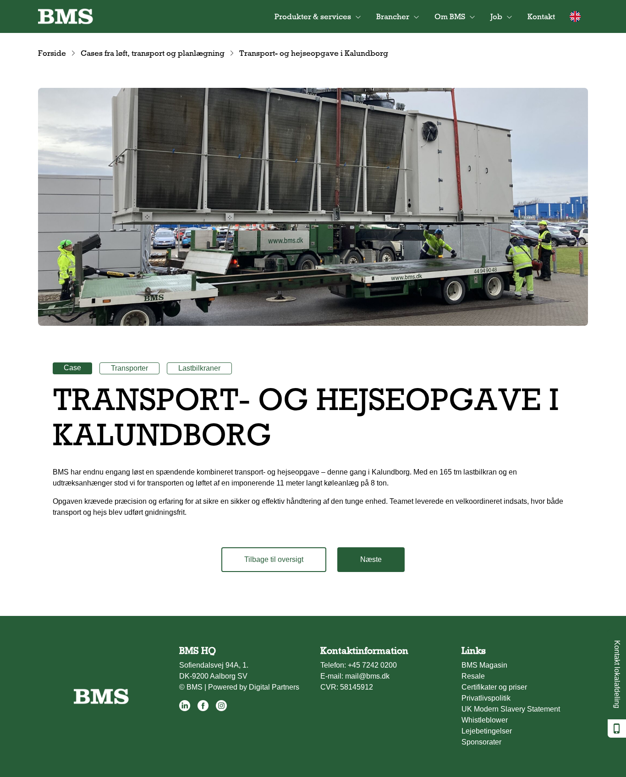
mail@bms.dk (367, 676)
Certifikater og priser (494, 687)
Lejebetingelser (486, 731)
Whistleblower (484, 720)
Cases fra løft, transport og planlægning (153, 53)
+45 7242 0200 (372, 665)
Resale (473, 676)
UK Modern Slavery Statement (510, 709)
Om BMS (449, 16)
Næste (371, 559)
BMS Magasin (484, 665)
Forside (52, 53)
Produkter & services (313, 16)
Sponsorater (481, 742)
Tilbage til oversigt (273, 559)
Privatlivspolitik (486, 698)
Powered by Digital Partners (253, 687)
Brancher (392, 16)
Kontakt (541, 16)
